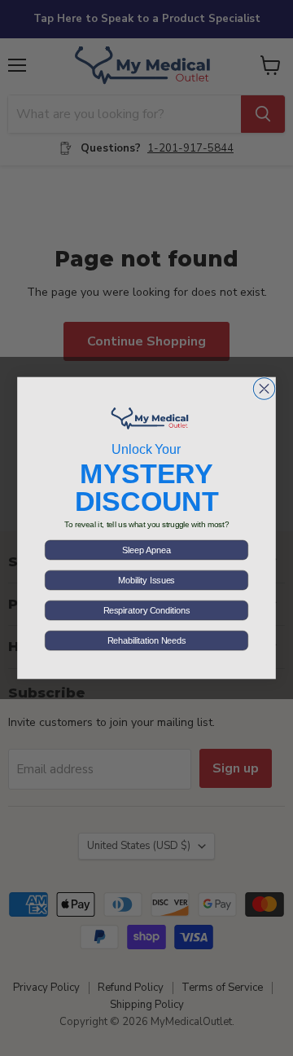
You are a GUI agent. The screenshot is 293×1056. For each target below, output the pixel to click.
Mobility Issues (146, 580)
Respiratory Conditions (146, 610)
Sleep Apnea (146, 550)
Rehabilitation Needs (146, 640)
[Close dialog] (263, 388)
